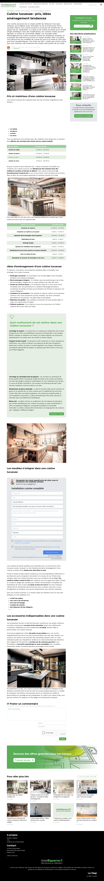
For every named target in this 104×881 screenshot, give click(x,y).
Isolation (59, 4)
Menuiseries (78, 4)
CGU (8, 840)
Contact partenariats (13, 848)
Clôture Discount (12, 855)
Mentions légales (12, 838)
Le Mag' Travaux (92, 876)
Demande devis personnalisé (16, 850)
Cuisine (17, 10)
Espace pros (11, 852)
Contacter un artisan (83, 116)
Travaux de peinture (40, 4)
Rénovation (68, 4)
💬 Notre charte (33, 7)
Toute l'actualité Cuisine (86, 776)
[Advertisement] (36, 115)
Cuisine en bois (13, 157)
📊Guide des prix (25, 4)
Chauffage (23, 7)
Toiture (51, 4)
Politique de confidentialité (15, 842)
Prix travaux (10, 10)
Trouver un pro (23, 760)
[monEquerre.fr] (8, 5)
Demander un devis (56, 414)
